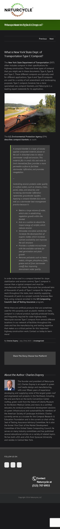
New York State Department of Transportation (28, 62)
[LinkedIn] (19, 465)
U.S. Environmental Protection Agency (25, 136)
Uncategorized (38, 341)
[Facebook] (6, 465)
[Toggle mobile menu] (54, 4)
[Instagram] (13, 465)
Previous (43, 38)
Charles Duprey (12, 341)
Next (52, 38)
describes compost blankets (16, 139)
